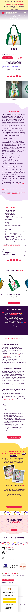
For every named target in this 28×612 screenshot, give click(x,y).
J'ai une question (20, 58)
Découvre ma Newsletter (8, 579)
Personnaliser (9, 604)
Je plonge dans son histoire (14, 494)
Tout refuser (9, 601)
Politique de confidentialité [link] (9, 608)
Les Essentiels (20, 596)
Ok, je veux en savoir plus (14, 507)
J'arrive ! (14, 530)
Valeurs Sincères (8, 399)
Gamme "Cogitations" (15, 15)
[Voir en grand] (14, 35)
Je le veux (7, 57)
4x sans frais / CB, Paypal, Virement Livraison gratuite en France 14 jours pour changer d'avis (14, 62)
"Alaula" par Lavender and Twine (11, 245)
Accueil (3, 15)
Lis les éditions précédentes (7, 582)
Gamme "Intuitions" (19, 599)
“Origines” (8, 193)
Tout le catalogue (14, 303)
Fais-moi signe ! (6, 189)
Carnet (21, 604)
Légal (24, 604)
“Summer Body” (16, 193)
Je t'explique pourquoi (14, 9)
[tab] (11, 99)
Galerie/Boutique (8, 15)
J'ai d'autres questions (14, 437)
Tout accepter (9, 599)
